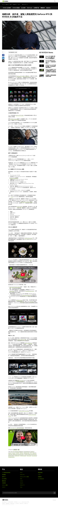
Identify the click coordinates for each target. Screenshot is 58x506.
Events (13, 452)
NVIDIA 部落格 (16, 7)
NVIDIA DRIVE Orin (28, 342)
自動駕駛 (15, 449)
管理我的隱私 (10, 502)
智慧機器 (4, 474)
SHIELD (3, 487)
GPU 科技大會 (41, 478)
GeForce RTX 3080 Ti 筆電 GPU (23, 76)
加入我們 (23, 7)
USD (31, 259)
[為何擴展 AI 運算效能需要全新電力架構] (41, 76)
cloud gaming (27, 451)
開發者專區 (40, 472)
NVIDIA (11, 18)
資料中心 (4, 476)
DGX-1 (21, 472)
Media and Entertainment (18, 454)
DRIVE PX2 (22, 474)
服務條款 (7, 503)
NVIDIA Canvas (19, 300)
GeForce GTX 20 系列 (24, 476)
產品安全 (48, 7)
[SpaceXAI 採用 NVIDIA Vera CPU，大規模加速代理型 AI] (41, 61)
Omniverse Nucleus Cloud (14, 286)
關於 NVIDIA (24, 4)
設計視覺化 (4, 478)
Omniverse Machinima (27, 295)
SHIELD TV (22, 485)
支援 (19, 4)
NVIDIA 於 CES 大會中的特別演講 (17, 428)
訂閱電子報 (36, 7)
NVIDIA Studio (23, 455)
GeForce (21, 452)
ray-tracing (34, 455)
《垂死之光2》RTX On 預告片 (27, 201)
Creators (32, 451)
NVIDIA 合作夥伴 (7, 7)
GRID (21, 478)
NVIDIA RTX (17, 455)
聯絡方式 (26, 503)
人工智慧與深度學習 (6, 472)
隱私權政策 (4, 502)
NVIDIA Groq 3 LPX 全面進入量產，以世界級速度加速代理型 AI (51, 66)
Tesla (21, 487)
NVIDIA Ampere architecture (30, 454)
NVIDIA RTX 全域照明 (13, 178)
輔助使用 (12, 503)
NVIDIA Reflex (19, 206)
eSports (10, 452)
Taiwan (54, 500)
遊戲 (18, 449)
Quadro (21, 483)
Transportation (11, 456)
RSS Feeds (29, 7)
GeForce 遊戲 (5, 485)
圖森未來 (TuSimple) (20, 380)
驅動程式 (14, 4)
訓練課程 (40, 476)
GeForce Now (26, 452)
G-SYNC (17, 452)
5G (13, 451)
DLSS (12, 196)
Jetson (21, 480)
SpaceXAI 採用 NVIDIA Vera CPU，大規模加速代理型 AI (51, 61)
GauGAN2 (32, 301)
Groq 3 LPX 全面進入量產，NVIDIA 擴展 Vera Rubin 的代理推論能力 (50, 57)
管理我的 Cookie (17, 502)
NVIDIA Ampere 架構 (14, 119)
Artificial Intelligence (18, 451)
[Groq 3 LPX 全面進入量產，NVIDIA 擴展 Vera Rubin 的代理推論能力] (41, 57)
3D (11, 451)
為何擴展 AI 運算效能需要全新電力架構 (51, 76)
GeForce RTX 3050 (20, 115)
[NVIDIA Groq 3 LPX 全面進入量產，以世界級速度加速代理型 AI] (41, 66)
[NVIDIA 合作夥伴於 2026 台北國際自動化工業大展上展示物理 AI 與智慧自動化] (41, 70)
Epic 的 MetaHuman (30, 291)
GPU (31, 452)
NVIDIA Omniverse (28, 238)
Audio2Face (11, 291)
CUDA (39, 474)
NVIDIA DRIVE (11, 455)
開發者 (7, 4)
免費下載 (22, 301)
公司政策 (17, 503)
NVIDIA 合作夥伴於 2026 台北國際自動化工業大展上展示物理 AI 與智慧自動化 (51, 71)
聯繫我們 (43, 7)
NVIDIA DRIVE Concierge (24, 410)
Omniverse (29, 455)
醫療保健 (4, 480)
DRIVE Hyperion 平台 (22, 339)
